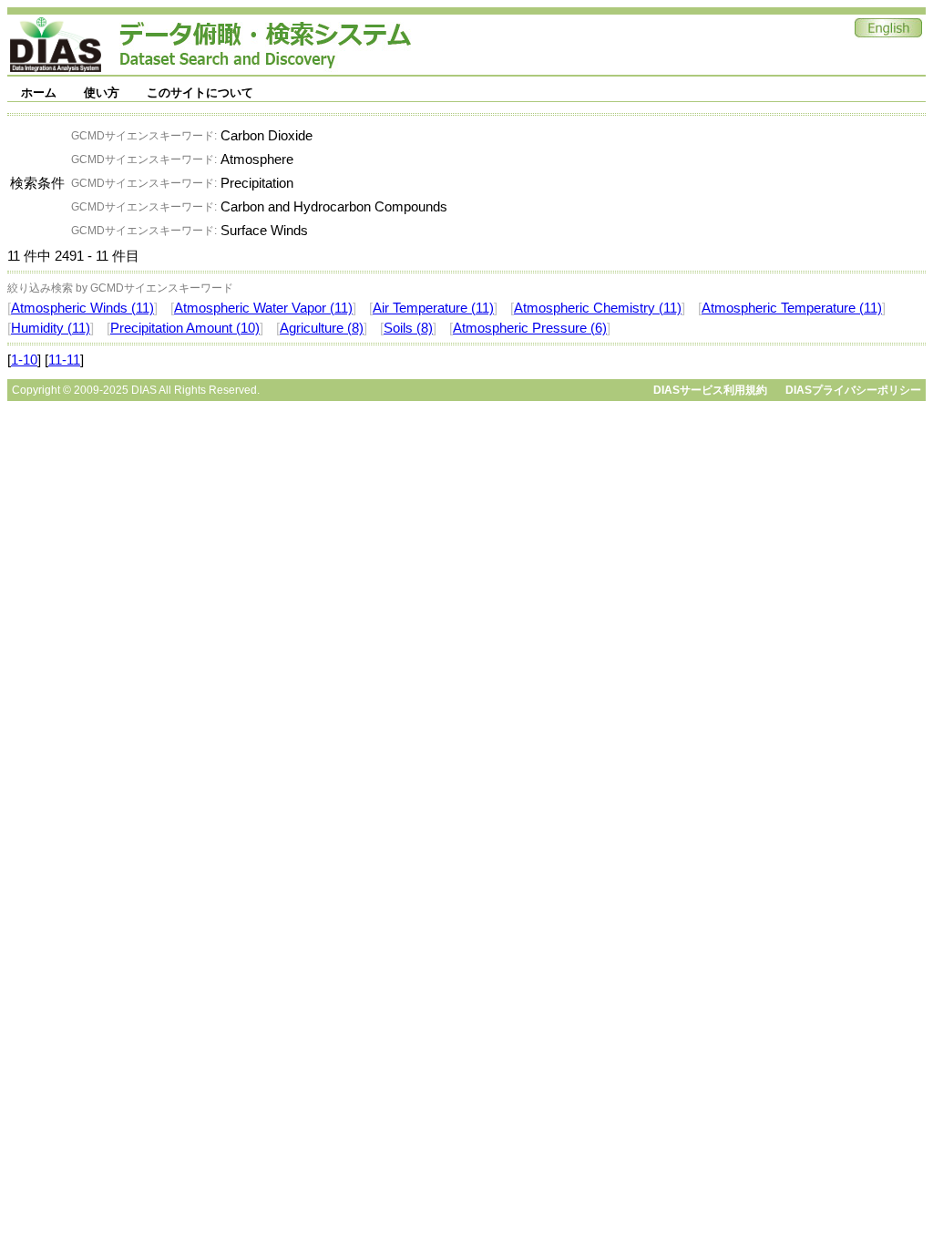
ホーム (38, 92)
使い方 (101, 92)
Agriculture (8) (322, 328)
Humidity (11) (50, 328)
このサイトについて (200, 92)
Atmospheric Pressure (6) (530, 328)
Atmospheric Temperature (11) (792, 308)
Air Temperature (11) (433, 308)
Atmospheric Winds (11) (82, 308)
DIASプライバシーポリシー (853, 390)
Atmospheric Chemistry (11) (598, 308)
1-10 (24, 360)
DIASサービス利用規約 (710, 390)
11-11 (64, 360)
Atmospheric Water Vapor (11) (263, 308)
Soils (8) (408, 328)
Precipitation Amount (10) (185, 328)
